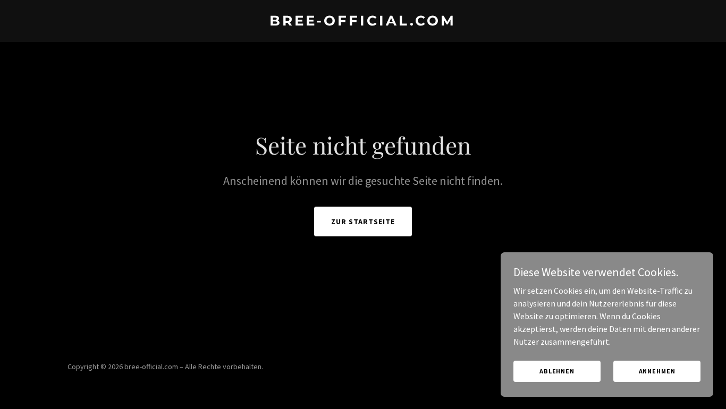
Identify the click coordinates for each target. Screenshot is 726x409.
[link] (363, 22)
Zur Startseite (363, 221)
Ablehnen (557, 371)
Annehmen (657, 371)
